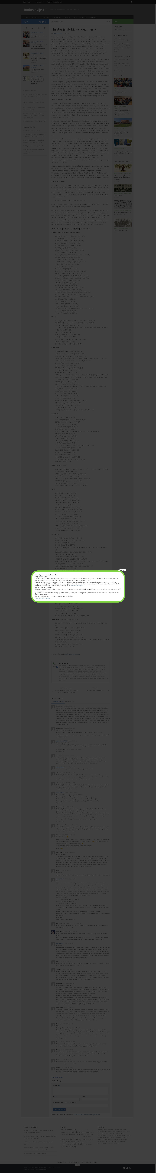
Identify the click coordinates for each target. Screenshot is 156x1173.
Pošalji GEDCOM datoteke (42, 598)
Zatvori (122, 570)
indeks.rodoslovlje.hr (77, 585)
